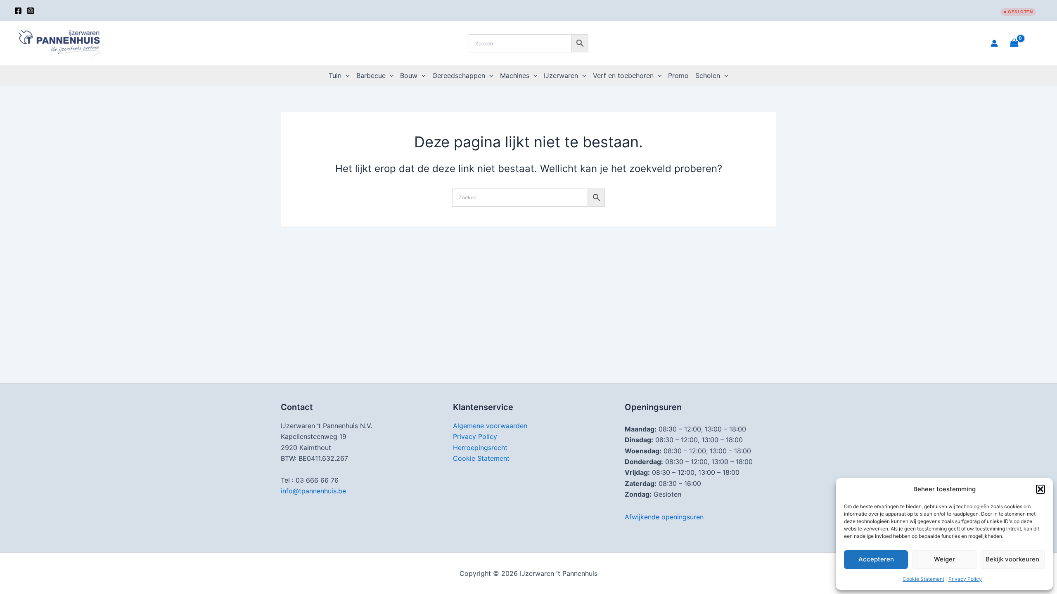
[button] (1040, 489)
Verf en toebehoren (623, 75)
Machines (514, 75)
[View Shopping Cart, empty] (1024, 43)
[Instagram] (30, 10)
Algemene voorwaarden (490, 426)
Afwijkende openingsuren (664, 517)
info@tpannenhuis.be (313, 491)
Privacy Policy (965, 579)
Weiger (944, 559)
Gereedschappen (458, 75)
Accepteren (876, 559)
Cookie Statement (923, 579)
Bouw (408, 75)
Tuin (335, 75)
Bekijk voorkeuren (1012, 559)
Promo (678, 75)
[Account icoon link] (994, 43)
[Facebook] (18, 10)
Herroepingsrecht (480, 447)
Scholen (707, 75)
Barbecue (371, 75)
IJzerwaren (561, 75)
